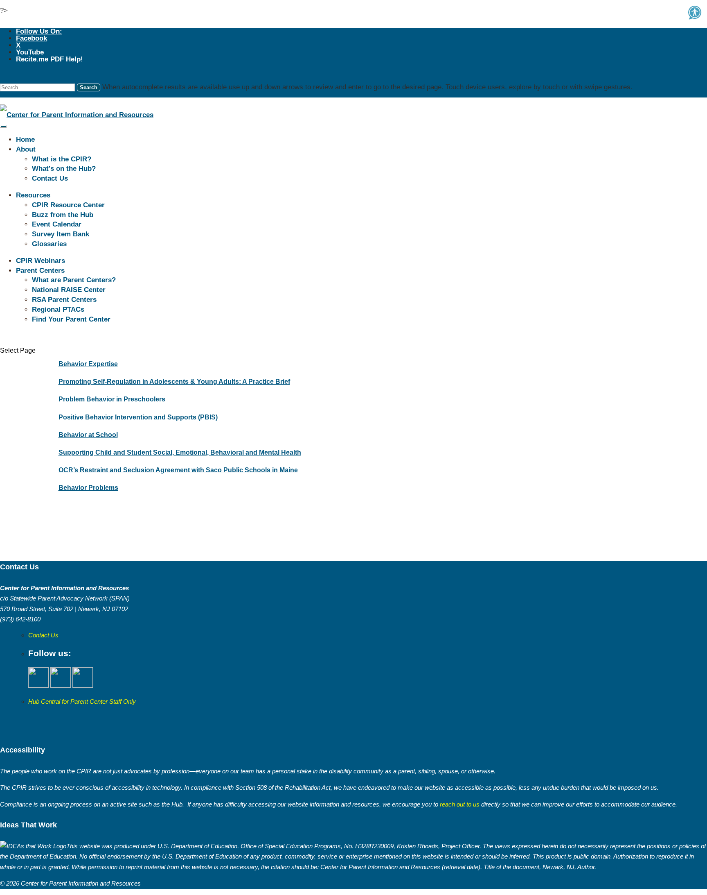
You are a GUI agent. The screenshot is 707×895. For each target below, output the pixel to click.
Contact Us (50, 178)
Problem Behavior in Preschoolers (112, 399)
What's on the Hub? (64, 168)
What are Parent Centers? (74, 280)
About (26, 149)
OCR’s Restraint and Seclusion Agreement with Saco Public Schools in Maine (178, 470)
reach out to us (459, 804)
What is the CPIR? (61, 159)
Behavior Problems (88, 487)
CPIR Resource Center (68, 205)
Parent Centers (40, 270)
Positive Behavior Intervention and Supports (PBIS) (138, 417)
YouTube (30, 52)
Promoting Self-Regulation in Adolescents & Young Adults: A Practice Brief (174, 381)
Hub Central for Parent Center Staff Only (82, 701)
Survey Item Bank (60, 234)
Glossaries (49, 244)
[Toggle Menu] (3, 126)
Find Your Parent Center (71, 319)
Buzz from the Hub (62, 215)
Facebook (31, 38)
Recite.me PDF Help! (49, 59)
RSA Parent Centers (64, 300)
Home (25, 139)
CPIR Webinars (40, 261)
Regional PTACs (58, 309)
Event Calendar (56, 224)
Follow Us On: (39, 31)
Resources (33, 195)
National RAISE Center (69, 290)
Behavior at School (88, 434)
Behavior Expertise (88, 363)
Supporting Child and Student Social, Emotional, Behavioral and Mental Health (180, 452)
